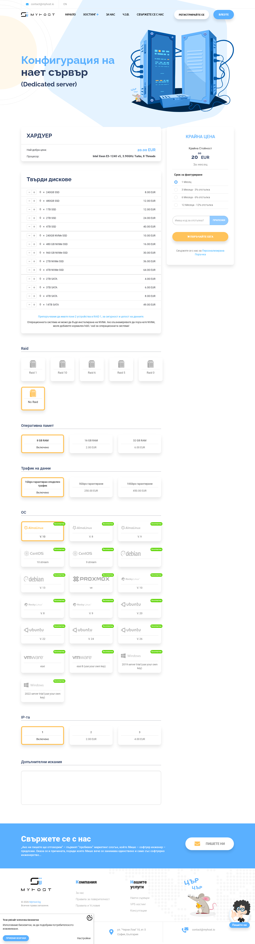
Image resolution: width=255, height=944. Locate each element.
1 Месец (186, 181)
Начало (70, 14)
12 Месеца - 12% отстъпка (197, 204)
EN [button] (65, 4)
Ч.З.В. (126, 14)
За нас (80, 892)
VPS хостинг (138, 904)
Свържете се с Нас (150, 14)
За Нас (110, 14)
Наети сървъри (139, 897)
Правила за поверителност (93, 899)
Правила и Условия (88, 905)
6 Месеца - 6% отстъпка (196, 197)
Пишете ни (215, 844)
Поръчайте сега (201, 236)
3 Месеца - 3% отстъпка (196, 189)
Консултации (138, 910)
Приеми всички (16, 938)
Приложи (219, 220)
